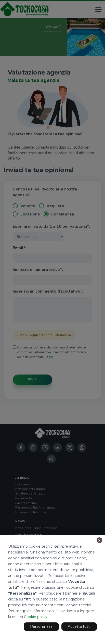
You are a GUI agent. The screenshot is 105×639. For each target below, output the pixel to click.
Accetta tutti (79, 626)
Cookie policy (35, 616)
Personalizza (41, 626)
